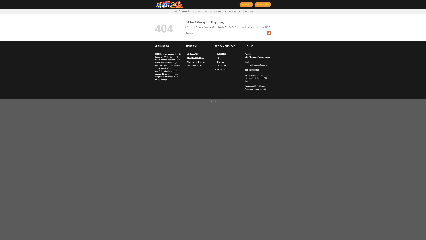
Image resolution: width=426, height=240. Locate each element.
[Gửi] (269, 33)
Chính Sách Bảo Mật (195, 66)
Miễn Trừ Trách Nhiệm (196, 62)
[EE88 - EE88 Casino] (169, 4)
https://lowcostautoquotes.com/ (257, 57)
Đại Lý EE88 (221, 54)
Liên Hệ (251, 11)
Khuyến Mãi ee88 (234, 11)
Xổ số (206, 11)
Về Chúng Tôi (192, 54)
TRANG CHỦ (176, 11)
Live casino (197, 11)
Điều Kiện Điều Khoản (195, 58)
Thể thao (213, 11)
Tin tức (244, 11)
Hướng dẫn (186, 11)
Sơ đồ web (221, 70)
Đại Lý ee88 (222, 11)
